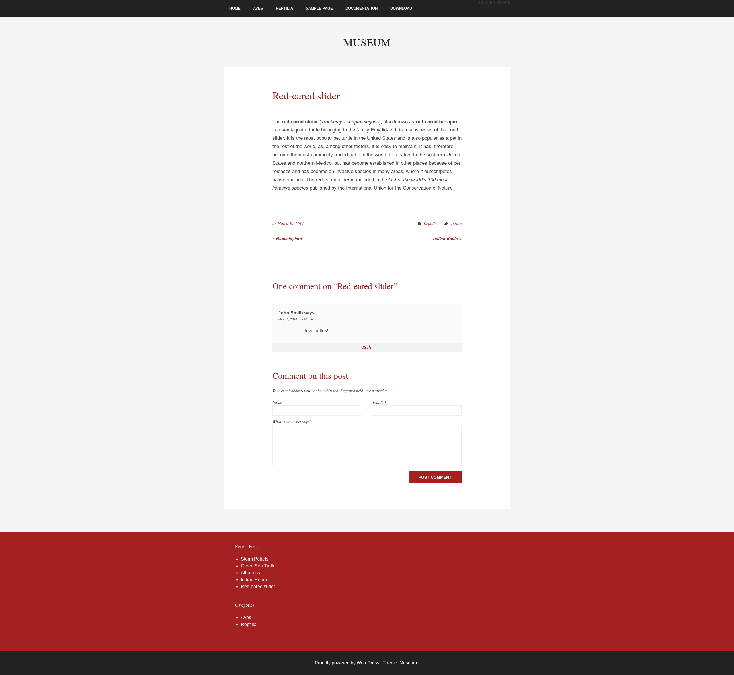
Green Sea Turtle (258, 565)
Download (401, 8)
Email (379, 402)
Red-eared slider (258, 586)
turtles (456, 223)
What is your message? (291, 421)
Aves (258, 8)
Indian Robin (447, 238)
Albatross (250, 572)
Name (278, 402)
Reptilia (284, 8)
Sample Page (319, 8)
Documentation (361, 8)
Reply (367, 347)
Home (235, 8)
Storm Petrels (254, 559)
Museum (367, 42)
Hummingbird (287, 238)
